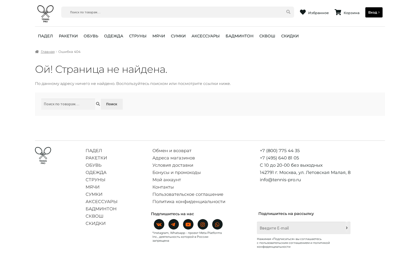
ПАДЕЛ (45, 36)
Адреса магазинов (173, 158)
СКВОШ (267, 36)
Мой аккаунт (166, 179)
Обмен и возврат (172, 150)
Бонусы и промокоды (176, 172)
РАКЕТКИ (68, 36)
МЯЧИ (158, 36)
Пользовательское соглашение (187, 194)
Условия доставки (172, 165)
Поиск (111, 103)
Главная (48, 51)
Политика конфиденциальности (188, 201)
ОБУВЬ (91, 36)
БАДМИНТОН (240, 36)
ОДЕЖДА (113, 36)
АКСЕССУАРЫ (206, 36)
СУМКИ (178, 36)
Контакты (163, 187)
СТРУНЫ (138, 36)
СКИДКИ (290, 36)
